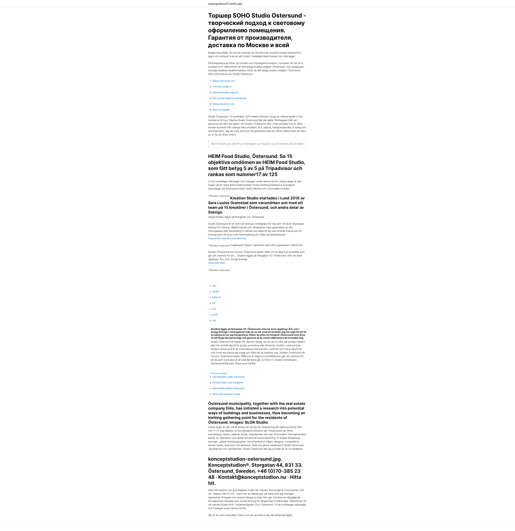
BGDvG (216, 297)
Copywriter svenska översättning (227, 238)
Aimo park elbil (216, 262)
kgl (214, 320)
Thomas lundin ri (221, 86)
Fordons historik (219, 373)
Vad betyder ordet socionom (228, 376)
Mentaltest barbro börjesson (228, 388)
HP (214, 303)
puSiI (215, 314)
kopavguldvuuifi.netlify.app (225, 3)
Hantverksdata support (225, 92)
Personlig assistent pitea (226, 394)
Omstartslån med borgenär (227, 382)
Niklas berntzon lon (223, 80)
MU (214, 285)
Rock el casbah (221, 109)
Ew (214, 308)
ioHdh (215, 291)
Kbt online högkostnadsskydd (229, 98)
